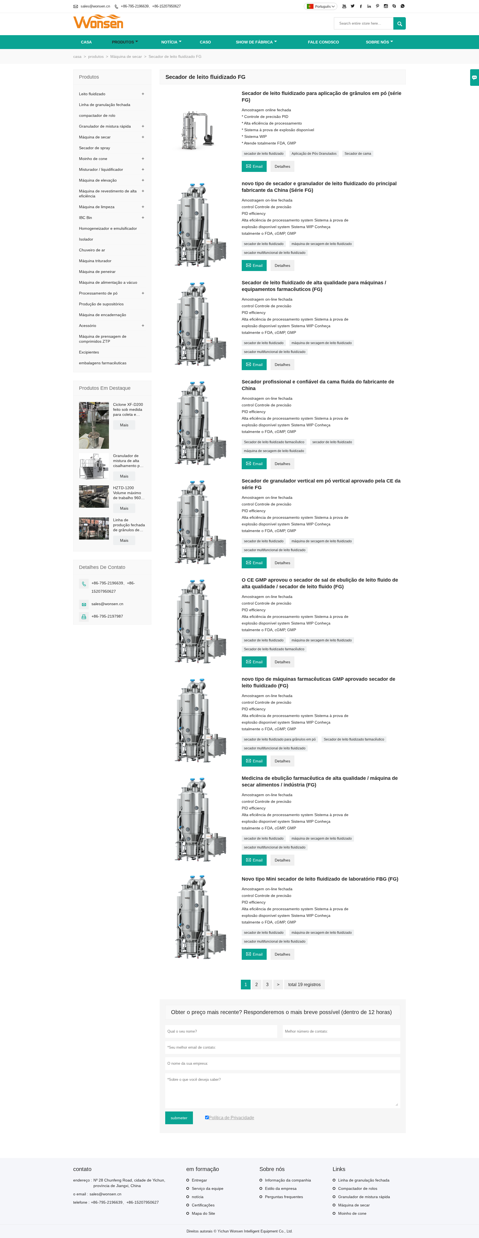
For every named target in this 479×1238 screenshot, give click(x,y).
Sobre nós (377, 42)
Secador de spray (94, 148)
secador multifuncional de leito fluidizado (274, 253)
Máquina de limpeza (96, 207)
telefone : (81, 1202)
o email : (80, 1194)
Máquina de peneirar (97, 271)
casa (86, 42)
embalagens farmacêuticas (102, 363)
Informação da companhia (288, 1180)
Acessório (87, 325)
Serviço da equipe (207, 1188)
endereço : (82, 1180)
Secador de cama (358, 154)
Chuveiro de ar (92, 250)
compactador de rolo (97, 115)
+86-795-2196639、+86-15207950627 (151, 6)
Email (254, 166)
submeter (179, 1118)
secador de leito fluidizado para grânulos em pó (280, 739)
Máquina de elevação (98, 180)
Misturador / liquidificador (101, 169)
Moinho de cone (93, 158)
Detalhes (282, 166)
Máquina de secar (126, 56)
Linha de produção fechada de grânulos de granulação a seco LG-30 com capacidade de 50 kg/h (129, 525)
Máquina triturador (95, 261)
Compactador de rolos (357, 1188)
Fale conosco (323, 42)
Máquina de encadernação (102, 315)
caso (205, 42)
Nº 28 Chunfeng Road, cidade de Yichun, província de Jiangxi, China (129, 1183)
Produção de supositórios (101, 304)
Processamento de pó (98, 293)
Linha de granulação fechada (104, 104)
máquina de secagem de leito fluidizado (322, 244)
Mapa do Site (203, 1213)
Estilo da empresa (281, 1188)
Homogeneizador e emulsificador (108, 228)
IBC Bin (85, 217)
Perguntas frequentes (284, 1197)
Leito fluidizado (92, 94)
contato (82, 1169)
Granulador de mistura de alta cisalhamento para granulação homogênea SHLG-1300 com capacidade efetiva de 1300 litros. (129, 460)
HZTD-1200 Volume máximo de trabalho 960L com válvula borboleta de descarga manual (128, 493)
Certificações (203, 1205)
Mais (124, 425)
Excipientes (89, 352)
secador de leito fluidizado (264, 154)
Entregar (199, 1180)
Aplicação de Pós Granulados (314, 154)
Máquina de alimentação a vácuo (108, 282)
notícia (169, 42)
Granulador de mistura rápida (105, 126)
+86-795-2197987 (107, 616)
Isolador (86, 239)
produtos (123, 42)
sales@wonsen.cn (95, 6)
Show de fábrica (254, 42)
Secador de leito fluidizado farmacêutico (274, 442)
